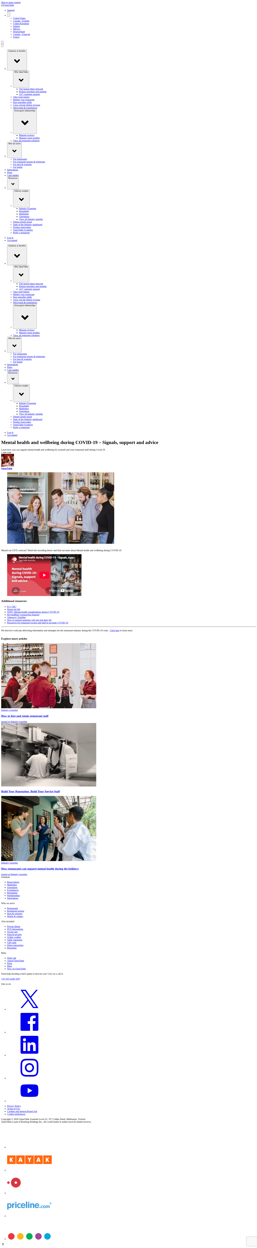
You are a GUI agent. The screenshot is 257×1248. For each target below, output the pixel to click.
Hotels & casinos (15, 916)
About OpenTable (15, 960)
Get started (12, 240)
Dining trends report (22, 222)
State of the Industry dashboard (27, 224)
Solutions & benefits (17, 51)
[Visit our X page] (29, 1009)
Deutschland (19, 31)
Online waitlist (14, 937)
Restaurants (12, 908)
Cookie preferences (16, 1114)
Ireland (16, 26)
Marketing (24, 214)
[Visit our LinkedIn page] (29, 1055)
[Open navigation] (2, 42)
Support (11, 10)
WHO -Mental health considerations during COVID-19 (33, 612)
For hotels (17, 167)
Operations (24, 216)
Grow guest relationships (25, 111)
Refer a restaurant (21, 232)
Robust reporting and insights (33, 91)
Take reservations (21, 97)
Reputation (12, 893)
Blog (9, 966)
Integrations (12, 170)
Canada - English (21, 21)
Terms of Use (13, 1108)
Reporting (12, 948)
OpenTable (6, 468)
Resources (13, 178)
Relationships (13, 895)
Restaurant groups (15, 911)
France (16, 37)
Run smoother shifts (22, 102)
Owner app (12, 932)
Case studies (13, 175)
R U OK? (11, 606)
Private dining (13, 926)
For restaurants (20, 159)
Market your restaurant (23, 99)
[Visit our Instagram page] (29, 1078)
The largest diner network (31, 89)
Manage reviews (27, 135)
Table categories (14, 940)
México (16, 29)
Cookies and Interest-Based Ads (22, 1111)
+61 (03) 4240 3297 (10, 979)
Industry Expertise (27, 208)
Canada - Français (21, 34)
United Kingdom (21, 23)
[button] (128, 1245)
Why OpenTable (21, 72)
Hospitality (24, 211)
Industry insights (21, 191)
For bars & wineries (22, 164)
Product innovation (22, 227)
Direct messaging (15, 945)
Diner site (11, 958)
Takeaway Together (16, 617)
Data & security (14, 934)
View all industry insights (31, 219)
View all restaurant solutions (26, 140)
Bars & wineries (14, 913)
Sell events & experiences (25, 107)
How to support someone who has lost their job (29, 620)
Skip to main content (11, 2)
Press (9, 963)
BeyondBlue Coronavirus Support (23, 614)
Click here (114, 630)
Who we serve (14, 143)
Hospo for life (13, 609)
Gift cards (11, 942)
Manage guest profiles (29, 138)
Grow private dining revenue (26, 105)
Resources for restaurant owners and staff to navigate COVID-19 (37, 622)
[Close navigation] (2, 45)
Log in (10, 237)
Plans (9, 172)
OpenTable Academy (23, 230)
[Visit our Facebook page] (29, 1032)
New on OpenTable (16, 968)
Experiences (13, 890)
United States (19, 18)
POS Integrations (15, 929)
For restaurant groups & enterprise (29, 162)
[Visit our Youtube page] (29, 1101)
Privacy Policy (14, 1106)
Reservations (13, 882)
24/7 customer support (29, 94)
